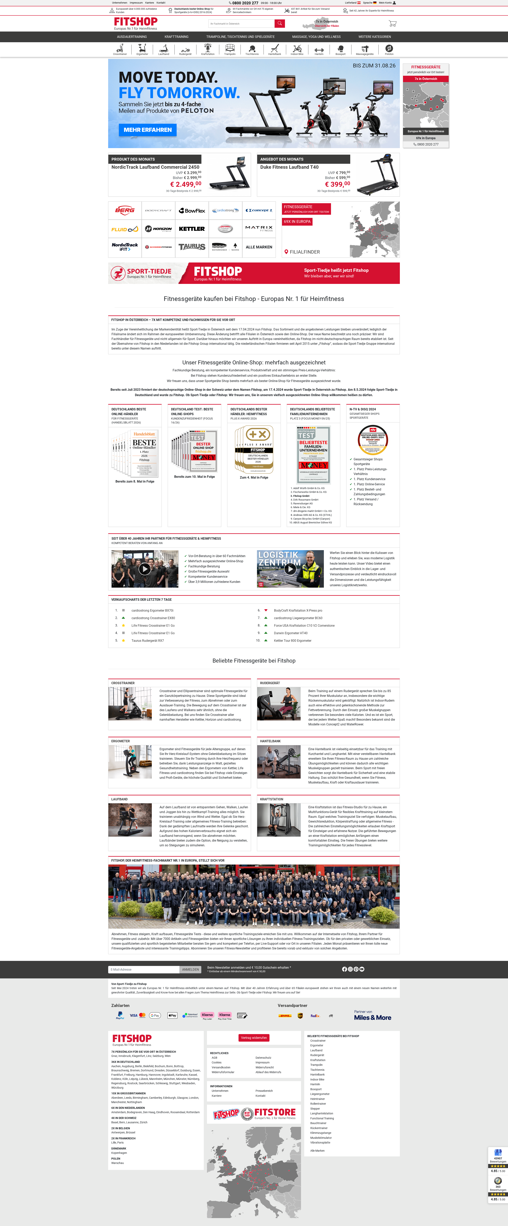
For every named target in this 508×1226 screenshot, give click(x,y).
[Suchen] (280, 23)
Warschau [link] (117, 1163)
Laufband (119, 799)
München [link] (169, 1079)
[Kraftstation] (279, 820)
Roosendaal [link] (177, 1112)
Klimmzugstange (320, 1133)
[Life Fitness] (225, 229)
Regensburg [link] (118, 1083)
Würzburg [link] (117, 1087)
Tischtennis (317, 1070)
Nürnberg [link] (193, 1079)
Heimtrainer (317, 1099)
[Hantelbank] (279, 761)
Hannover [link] (155, 1075)
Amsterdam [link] (118, 1112)
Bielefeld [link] (148, 1066)
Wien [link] (168, 1056)
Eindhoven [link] (162, 1112)
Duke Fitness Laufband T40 (289, 167)
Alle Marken (317, 1150)
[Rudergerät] (279, 703)
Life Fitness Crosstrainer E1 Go (153, 625)
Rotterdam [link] (193, 1112)
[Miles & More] (373, 1015)
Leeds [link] (128, 1098)
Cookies (216, 1062)
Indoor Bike (317, 1079)
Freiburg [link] (129, 1075)
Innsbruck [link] (124, 1056)
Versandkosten (221, 1067)
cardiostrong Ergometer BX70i (152, 610)
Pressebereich (264, 1091)
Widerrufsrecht (265, 1067)
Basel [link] (114, 1122)
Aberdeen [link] (117, 1098)
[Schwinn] (158, 247)
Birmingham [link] (140, 1098)
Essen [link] (196, 1070)
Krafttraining (177, 37)
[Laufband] (130, 820)
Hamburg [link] (141, 1075)
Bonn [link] (169, 1066)
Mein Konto (385, 2)
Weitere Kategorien (375, 37)
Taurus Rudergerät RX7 (148, 641)
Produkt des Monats (133, 159)
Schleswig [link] (162, 1083)
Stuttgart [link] (174, 1083)
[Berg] (124, 210)
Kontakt (161, 2)
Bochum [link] (160, 1066)
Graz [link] (114, 1056)
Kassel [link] (193, 1075)
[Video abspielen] (145, 569)
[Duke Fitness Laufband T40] (378, 174)
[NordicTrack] (124, 247)
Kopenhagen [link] (119, 1153)
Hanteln (315, 1084)
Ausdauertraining (132, 37)
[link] (341, 229)
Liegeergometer (320, 1094)
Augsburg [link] (128, 1066)
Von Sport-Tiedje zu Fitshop (129, 984)
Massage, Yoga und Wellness (316, 37)
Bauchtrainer (318, 1123)
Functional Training (322, 1118)
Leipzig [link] (133, 1079)
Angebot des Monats (281, 159)
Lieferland (350, 2)
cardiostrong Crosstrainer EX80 (153, 618)
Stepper (315, 1108)
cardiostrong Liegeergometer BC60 (298, 618)
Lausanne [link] (132, 1122)
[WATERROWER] (225, 247)
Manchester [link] (118, 1102)
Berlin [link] (138, 1066)
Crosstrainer (123, 683)
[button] (122, 103)
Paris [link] (120, 1142)
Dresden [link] (160, 1070)
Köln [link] (125, 1079)
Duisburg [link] (185, 1070)
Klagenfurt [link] (138, 1056)
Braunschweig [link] (120, 1070)
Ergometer (120, 741)
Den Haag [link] (149, 1112)
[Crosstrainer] (130, 703)
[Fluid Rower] (124, 229)
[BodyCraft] (158, 210)
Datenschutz (263, 1057)
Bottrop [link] (179, 1066)
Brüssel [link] (130, 1132)
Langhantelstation (321, 1113)
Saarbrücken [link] (146, 1083)
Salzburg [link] (158, 1056)
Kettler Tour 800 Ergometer (292, 641)
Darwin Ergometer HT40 (291, 633)
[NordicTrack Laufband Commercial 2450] (229, 174)
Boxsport (316, 1089)
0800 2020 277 (428, 144)
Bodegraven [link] (134, 1112)
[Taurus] (192, 247)
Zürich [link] (143, 1122)
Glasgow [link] (182, 1098)
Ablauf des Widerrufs (268, 1072)
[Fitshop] (136, 23)
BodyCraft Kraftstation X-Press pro (298, 610)
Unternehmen (119, 2)
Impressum (136, 2)
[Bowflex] (192, 210)
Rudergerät (270, 683)
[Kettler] (192, 229)
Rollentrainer (318, 1103)
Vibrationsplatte (320, 1142)
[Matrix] (259, 229)
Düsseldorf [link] (172, 1070)
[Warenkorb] (394, 23)
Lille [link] (113, 1142)
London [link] (193, 1098)
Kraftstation (271, 799)
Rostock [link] (132, 1083)
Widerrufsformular (223, 1072)
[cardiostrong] (225, 210)
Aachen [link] (116, 1066)
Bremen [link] (135, 1070)
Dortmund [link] (147, 1070)
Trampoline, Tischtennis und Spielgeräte (240, 37)
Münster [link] (181, 1079)
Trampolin (316, 1065)
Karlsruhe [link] (182, 1075)
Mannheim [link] (155, 1079)
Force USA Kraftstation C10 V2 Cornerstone (304, 625)
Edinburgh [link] (169, 1098)
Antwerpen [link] (118, 1132)
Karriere (149, 2)
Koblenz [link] (116, 1079)
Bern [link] (122, 1122)
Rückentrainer (319, 1128)
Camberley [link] (155, 1098)
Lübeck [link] (143, 1079)
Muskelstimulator (321, 1138)
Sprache (367, 2)
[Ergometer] (130, 761)
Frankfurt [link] (117, 1075)
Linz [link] (148, 1056)
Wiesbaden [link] (188, 1083)
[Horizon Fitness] (158, 229)
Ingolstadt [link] (168, 1075)
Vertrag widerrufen (254, 1038)
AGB (214, 1057)
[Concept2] (259, 210)
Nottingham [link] (134, 1102)
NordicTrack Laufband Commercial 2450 (155, 167)
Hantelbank (270, 741)
